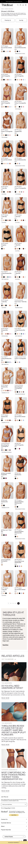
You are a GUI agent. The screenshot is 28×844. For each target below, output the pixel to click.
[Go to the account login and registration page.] (23, 5)
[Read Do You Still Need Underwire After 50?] (14, 671)
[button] (14, 842)
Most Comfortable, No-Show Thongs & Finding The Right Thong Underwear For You (13, 775)
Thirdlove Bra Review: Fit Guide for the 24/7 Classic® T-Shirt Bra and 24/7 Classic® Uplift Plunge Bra (13, 730)
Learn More (13, 815)
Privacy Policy (7, 808)
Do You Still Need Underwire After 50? (12, 687)
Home (2, 8)
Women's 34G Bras (9, 8)
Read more (5, 644)
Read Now (5, 698)
